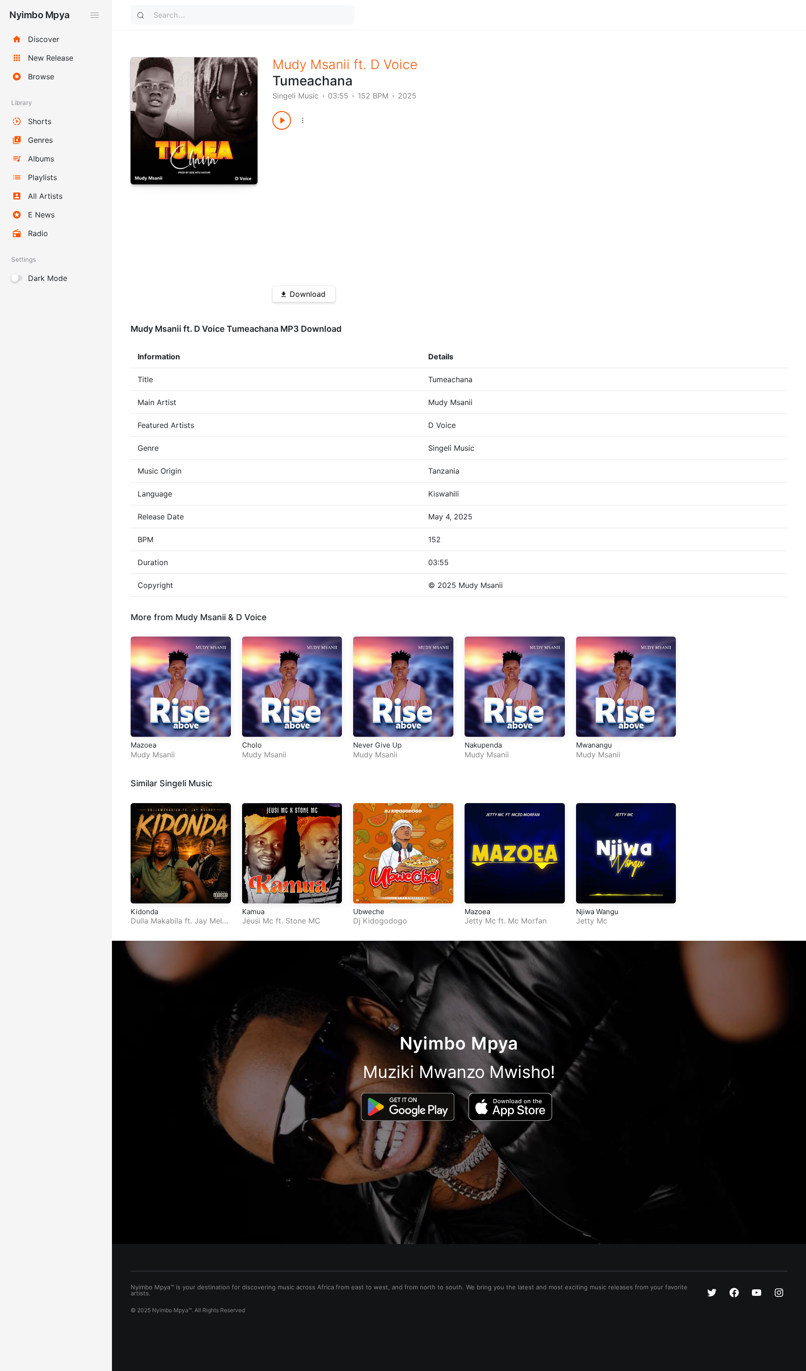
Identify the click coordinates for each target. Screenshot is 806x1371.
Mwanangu (594, 745)
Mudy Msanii (311, 64)
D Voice (393, 64)
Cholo (252, 745)
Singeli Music (295, 95)
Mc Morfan (527, 920)
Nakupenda (483, 745)
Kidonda (144, 911)
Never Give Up (377, 745)
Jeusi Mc (257, 920)
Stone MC (302, 920)
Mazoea (143, 745)
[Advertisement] (504, 204)
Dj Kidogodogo (380, 920)
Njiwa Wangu (597, 911)
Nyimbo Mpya (39, 15)
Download (307, 294)
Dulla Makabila (156, 920)
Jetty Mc (480, 920)
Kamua (253, 911)
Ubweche (368, 911)
